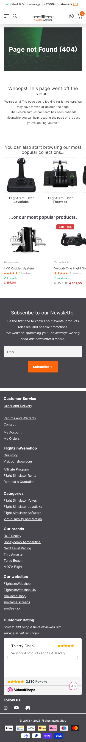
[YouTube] (16, 708)
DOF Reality (12, 536)
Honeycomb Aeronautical (22, 542)
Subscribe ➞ (43, 367)
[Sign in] (71, 16)
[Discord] (27, 708)
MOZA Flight (13, 567)
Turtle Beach (13, 560)
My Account (13, 432)
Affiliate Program (16, 469)
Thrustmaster (14, 554)
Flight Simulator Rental (20, 475)
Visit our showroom (18, 461)
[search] (15, 16)
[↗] (75, 4)
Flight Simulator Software (22, 513)
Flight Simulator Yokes (20, 500)
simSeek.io (12, 608)
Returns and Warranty (20, 418)
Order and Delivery (18, 406)
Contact (10, 424)
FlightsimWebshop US (20, 590)
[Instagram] (5, 708)
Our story (11, 455)
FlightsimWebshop (17, 583)
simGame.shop (15, 596)
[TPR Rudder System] (27, 239)
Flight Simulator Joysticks (23, 506)
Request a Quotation (19, 482)
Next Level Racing (17, 548)
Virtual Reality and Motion (23, 519)
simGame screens (17, 602)
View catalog (6, 16)
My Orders (11, 438)
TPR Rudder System (19, 268)
